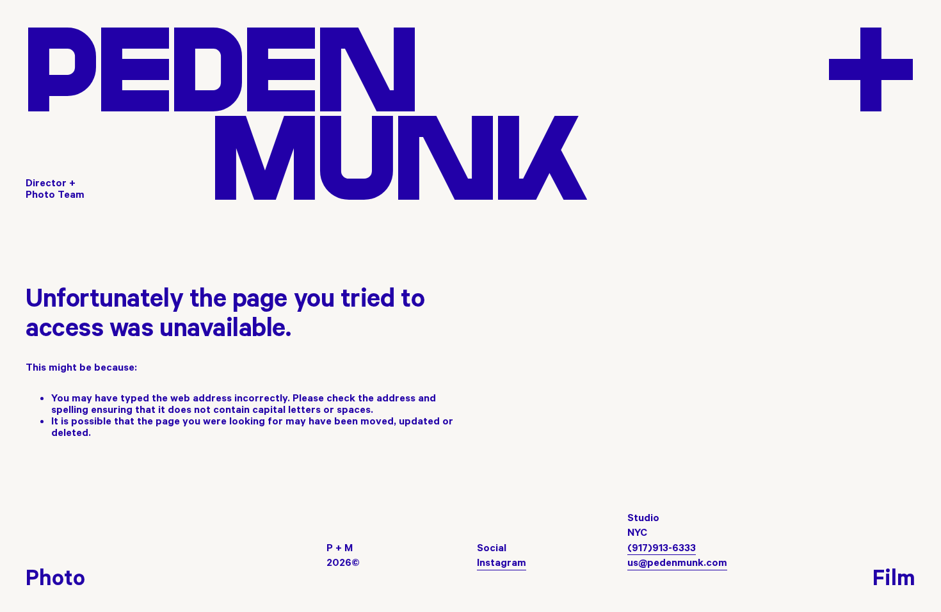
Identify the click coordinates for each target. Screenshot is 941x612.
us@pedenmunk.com (677, 562)
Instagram (501, 562)
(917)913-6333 (661, 547)
